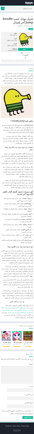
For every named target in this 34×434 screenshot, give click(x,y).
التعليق (31, 364)
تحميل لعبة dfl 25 (13, 312)
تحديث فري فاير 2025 (25, 310)
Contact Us (8, 426)
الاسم (31, 386)
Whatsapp (4, 61)
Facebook (30, 61)
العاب (27, 16)
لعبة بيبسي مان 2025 (8, 308)
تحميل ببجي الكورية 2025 (22, 308)
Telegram (11, 61)
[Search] (3, 8)
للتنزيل (24, 49)
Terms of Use (16, 426)
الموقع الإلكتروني (28, 403)
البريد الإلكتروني (28, 394)
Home (31, 16)
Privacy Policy (25, 426)
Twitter (23, 61)
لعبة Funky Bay (23, 312)
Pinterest (17, 61)
